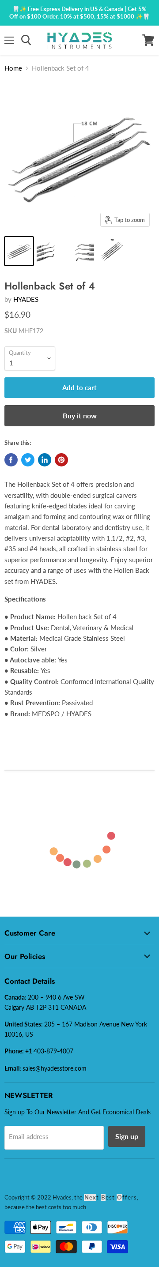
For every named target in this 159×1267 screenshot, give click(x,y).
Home (13, 68)
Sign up (126, 1136)
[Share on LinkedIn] (44, 459)
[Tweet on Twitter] (27, 459)
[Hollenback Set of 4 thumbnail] (19, 251)
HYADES (25, 299)
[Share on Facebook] (11, 459)
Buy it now (80, 415)
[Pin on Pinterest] (61, 459)
